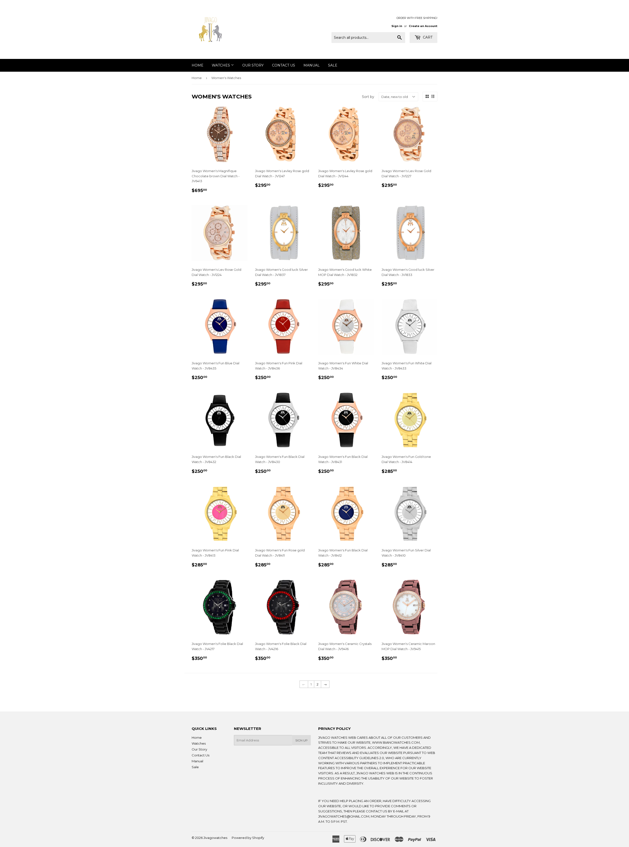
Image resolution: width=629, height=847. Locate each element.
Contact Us (283, 65)
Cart (427, 37)
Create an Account (423, 26)
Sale (332, 65)
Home (197, 65)
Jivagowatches (215, 838)
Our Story (253, 65)
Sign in (396, 26)
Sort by (368, 97)
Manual (311, 65)
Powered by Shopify (248, 838)
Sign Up (301, 740)
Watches (221, 65)
